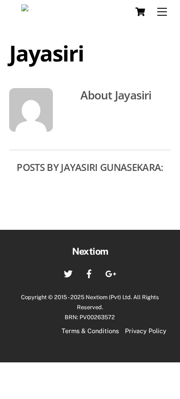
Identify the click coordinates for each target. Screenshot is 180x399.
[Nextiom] (53, 10)
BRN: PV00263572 (90, 317)
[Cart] (140, 11)
